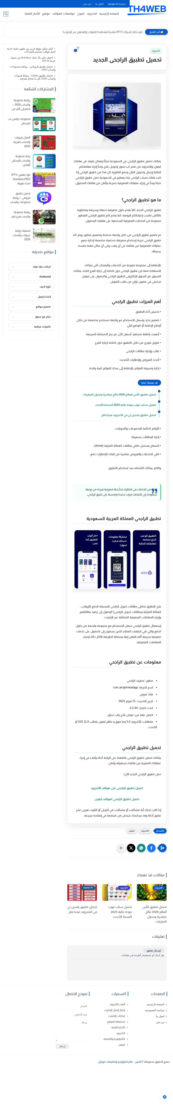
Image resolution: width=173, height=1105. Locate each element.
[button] (151, 848)
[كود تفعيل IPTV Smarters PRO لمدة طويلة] (44, 180)
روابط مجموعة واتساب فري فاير (20, 214)
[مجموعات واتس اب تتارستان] (44, 124)
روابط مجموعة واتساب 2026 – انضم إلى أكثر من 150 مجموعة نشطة (19, 105)
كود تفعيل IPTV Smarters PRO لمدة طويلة (20, 179)
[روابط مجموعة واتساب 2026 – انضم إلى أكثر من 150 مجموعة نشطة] (44, 105)
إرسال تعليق (153, 950)
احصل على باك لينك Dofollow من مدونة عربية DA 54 (33, 59)
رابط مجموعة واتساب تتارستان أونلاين (21, 160)
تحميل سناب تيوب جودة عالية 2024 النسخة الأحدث (125, 404)
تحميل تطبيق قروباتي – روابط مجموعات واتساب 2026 (33, 68)
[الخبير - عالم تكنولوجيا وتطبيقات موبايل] (147, 10)
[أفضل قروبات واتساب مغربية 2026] (44, 142)
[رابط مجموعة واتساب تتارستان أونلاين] (44, 161)
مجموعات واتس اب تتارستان (19, 121)
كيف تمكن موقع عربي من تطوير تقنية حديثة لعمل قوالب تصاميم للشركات (31, 50)
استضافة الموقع (116, 1021)
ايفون (80, 13)
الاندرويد (92, 13)
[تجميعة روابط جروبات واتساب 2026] (44, 236)
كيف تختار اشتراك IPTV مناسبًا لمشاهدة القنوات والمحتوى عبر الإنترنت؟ (103, 31)
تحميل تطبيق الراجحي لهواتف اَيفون (117, 799)
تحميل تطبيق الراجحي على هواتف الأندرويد (117, 788)
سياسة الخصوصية (117, 4)
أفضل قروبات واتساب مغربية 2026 (21, 142)
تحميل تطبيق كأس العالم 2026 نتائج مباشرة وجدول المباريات (119, 394)
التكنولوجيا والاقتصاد (114, 1038)
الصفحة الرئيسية (109, 13)
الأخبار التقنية (32, 13)
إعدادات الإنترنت (117, 1015)
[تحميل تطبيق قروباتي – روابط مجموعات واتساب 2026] (44, 198)
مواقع (46, 13)
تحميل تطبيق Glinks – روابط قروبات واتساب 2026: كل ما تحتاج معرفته (35, 77)
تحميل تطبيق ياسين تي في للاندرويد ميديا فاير (128, 415)
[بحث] (5, 13)
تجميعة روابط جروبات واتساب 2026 (21, 235)
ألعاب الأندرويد (118, 1004)
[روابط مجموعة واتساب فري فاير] (44, 217)
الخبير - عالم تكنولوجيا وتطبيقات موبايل (119, 1061)
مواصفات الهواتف (63, 13)
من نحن (87, 4)
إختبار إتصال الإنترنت (115, 1010)
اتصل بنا (99, 4)
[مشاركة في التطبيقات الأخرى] (121, 848)
